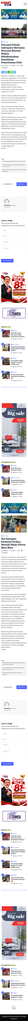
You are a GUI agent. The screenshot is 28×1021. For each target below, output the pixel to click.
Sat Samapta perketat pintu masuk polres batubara (12, 673)
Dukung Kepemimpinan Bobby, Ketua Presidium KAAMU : (18, 348)
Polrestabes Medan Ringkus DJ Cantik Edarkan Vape (17, 362)
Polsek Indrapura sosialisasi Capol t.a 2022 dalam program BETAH (13, 165)
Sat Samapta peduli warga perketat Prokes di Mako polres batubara (13, 668)
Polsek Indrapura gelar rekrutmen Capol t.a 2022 (13, 161)
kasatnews (6, 65)
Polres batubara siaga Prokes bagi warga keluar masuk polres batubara (13, 663)
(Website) (13, 205)
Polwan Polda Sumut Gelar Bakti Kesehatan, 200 (18, 376)
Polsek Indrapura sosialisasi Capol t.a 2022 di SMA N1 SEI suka (14, 170)
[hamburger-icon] (25, 4)
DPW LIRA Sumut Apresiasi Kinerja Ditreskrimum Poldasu (17, 334)
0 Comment (4, 67)
